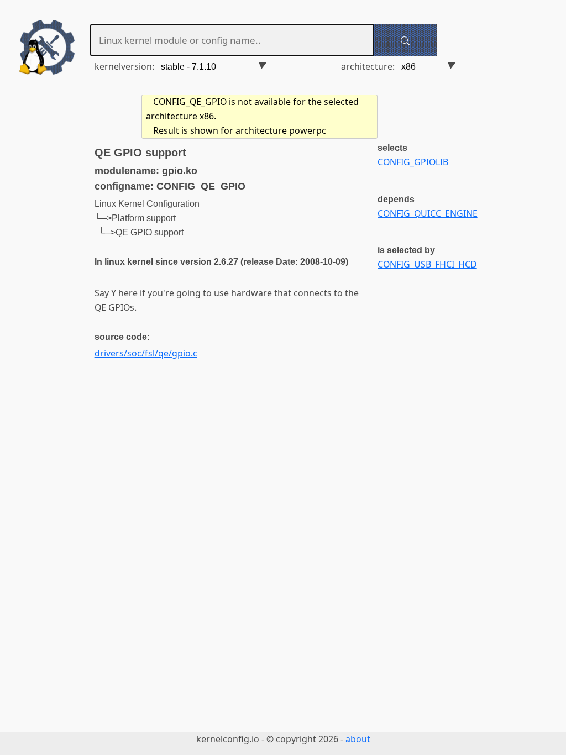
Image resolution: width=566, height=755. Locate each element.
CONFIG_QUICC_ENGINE (428, 213)
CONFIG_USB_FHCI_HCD (427, 264)
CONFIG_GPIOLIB (413, 162)
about (357, 739)
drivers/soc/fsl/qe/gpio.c (146, 353)
